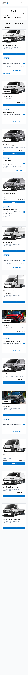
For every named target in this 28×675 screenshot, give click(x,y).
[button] (19, 70)
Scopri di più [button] (14, 53)
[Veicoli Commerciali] (5, 3)
